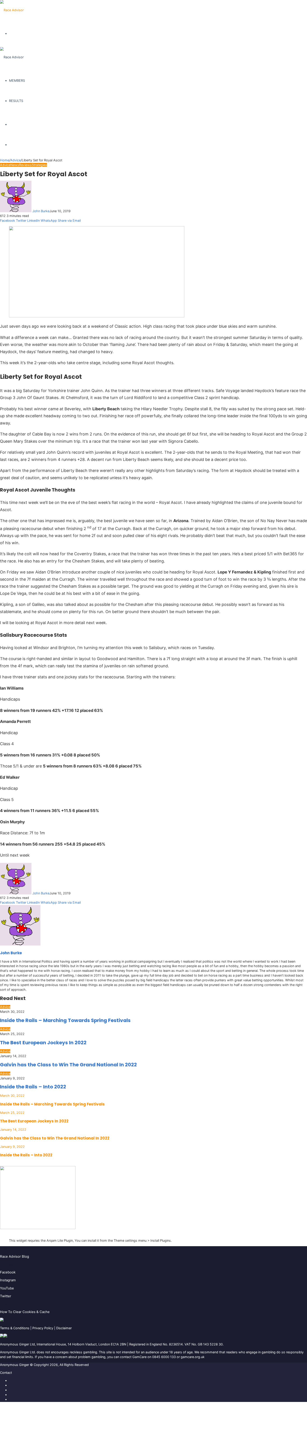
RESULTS (16, 101)
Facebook (8, 1272)
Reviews (25, 165)
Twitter (5, 1296)
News (14, 165)
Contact (6, 1372)
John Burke (40, 211)
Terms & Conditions (14, 1328)
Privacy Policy (42, 1328)
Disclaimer (64, 1328)
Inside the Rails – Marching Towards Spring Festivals (65, 1020)
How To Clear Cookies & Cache (25, 1312)
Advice (15, 160)
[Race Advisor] (12, 10)
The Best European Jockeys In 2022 (43, 1042)
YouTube (7, 1288)
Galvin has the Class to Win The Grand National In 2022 (68, 1064)
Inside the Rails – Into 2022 (33, 1086)
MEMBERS (17, 80)
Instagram (8, 1280)
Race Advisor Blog (14, 1256)
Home (4, 160)
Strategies (39, 165)
